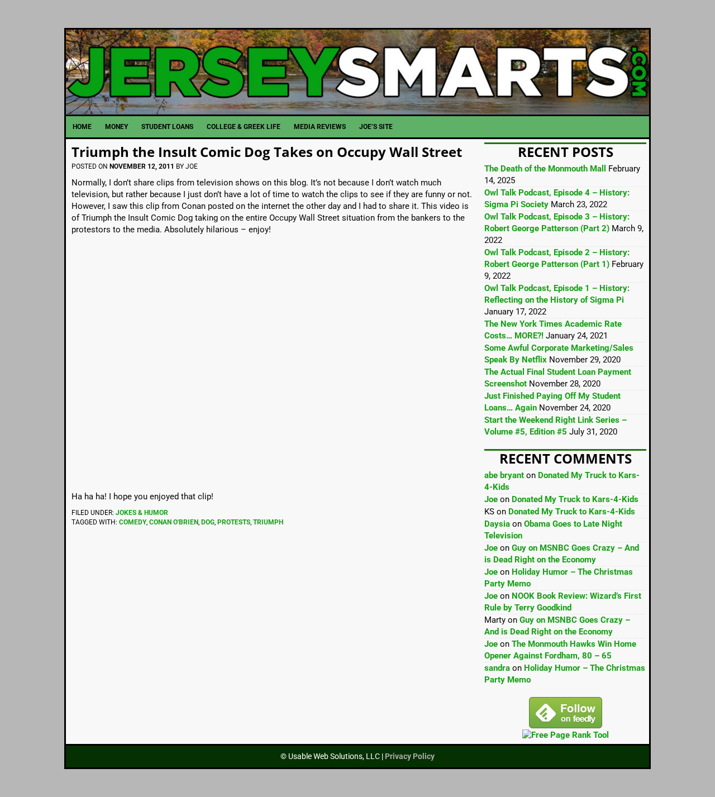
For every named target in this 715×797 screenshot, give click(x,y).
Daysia (497, 524)
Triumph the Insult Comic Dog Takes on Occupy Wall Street (267, 151)
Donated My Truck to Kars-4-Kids (575, 499)
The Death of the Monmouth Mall (545, 169)
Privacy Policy (410, 756)
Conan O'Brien (173, 522)
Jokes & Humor (142, 513)
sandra (497, 668)
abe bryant (504, 475)
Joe (491, 499)
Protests (233, 522)
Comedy (132, 522)
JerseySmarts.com (357, 72)
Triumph (268, 522)
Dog (207, 522)
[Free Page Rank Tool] (565, 735)
